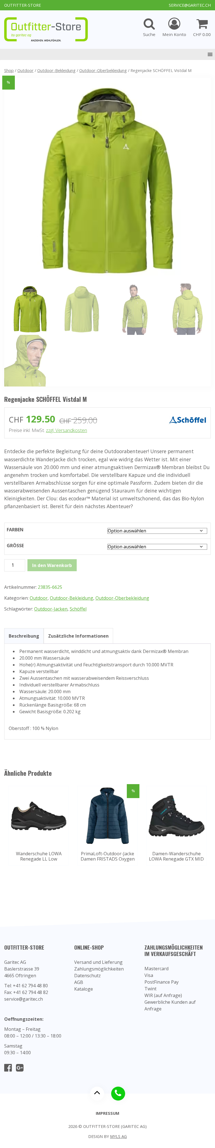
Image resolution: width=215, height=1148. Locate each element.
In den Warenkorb (52, 565)
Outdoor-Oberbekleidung (103, 70)
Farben (15, 530)
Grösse (15, 545)
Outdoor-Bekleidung (56, 70)
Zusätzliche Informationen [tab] (78, 636)
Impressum (107, 1113)
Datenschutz (87, 975)
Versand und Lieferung (98, 962)
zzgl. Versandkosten (66, 430)
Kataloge (83, 989)
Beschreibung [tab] (24, 636)
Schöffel (78, 609)
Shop (9, 70)
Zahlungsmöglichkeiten (99, 969)
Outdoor (25, 70)
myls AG (118, 1136)
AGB (78, 982)
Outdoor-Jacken (50, 609)
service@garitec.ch (190, 5)
